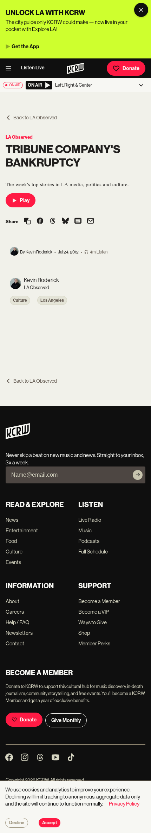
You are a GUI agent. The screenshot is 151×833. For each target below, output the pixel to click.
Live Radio (89, 520)
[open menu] (10, 68)
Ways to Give (92, 622)
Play (24, 200)
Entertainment (22, 530)
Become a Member (99, 601)
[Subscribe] (138, 475)
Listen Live (33, 68)
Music (85, 530)
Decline (16, 823)
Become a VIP (93, 612)
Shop (84, 633)
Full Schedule (93, 552)
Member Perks (94, 643)
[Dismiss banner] (141, 10)
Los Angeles (52, 300)
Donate (131, 68)
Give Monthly (66, 720)
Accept (49, 823)
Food (11, 541)
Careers (15, 612)
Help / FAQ (17, 622)
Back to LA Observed (35, 117)
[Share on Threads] (52, 221)
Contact (15, 643)
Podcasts (88, 541)
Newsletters (19, 633)
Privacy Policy (124, 804)
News (12, 520)
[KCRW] (18, 437)
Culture (20, 300)
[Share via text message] (77, 221)
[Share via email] (90, 221)
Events (13, 562)
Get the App (25, 46)
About (12, 601)
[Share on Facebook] (40, 221)
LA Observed (19, 137)
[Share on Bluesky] (65, 221)
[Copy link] (27, 222)
